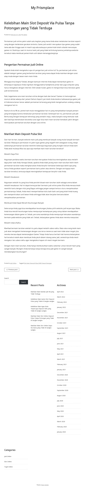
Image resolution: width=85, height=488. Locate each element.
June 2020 (60, 406)
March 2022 (61, 297)
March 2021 (61, 359)
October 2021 (61, 323)
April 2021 (60, 354)
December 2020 (62, 375)
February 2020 (62, 427)
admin (25, 35)
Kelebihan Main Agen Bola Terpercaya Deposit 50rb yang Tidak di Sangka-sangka (41, 308)
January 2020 (61, 432)
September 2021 (62, 328)
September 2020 (62, 390)
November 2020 (62, 380)
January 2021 (61, 370)
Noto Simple (45, 485)
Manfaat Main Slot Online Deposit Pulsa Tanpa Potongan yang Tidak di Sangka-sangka (42, 318)
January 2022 (61, 307)
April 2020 (60, 416)
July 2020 (60, 401)
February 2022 (62, 302)
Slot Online (8, 462)
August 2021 (61, 333)
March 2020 (61, 421)
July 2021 (60, 338)
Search (6, 278)
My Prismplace (42, 7)
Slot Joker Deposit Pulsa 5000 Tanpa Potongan (38, 263)
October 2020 (61, 385)
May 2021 (60, 349)
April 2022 (60, 292)
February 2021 (62, 364)
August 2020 (61, 396)
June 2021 (60, 344)
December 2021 (62, 312)
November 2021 (62, 318)
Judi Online (13, 263)
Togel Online (8, 467)
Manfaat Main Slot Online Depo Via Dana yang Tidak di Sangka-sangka (41, 328)
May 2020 (60, 411)
